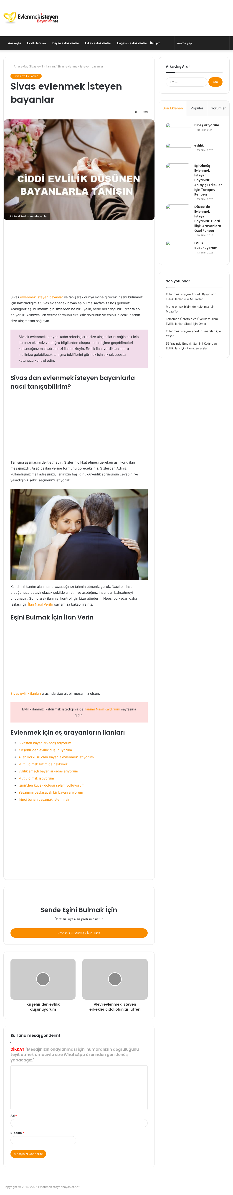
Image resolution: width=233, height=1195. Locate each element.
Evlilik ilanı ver (36, 43)
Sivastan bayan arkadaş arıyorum (44, 743)
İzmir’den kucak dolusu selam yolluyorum (51, 785)
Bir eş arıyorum (206, 125)
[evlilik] (178, 151)
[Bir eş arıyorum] (178, 131)
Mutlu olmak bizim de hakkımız (43, 764)
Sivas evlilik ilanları (42, 66)
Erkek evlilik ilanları (97, 43)
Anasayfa (14, 43)
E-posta (17, 1133)
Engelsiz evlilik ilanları (131, 43)
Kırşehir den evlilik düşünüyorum (45, 750)
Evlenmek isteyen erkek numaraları (190, 331)
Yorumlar (218, 108)
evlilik (199, 145)
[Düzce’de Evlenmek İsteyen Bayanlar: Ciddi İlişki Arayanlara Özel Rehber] (178, 213)
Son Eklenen (173, 108)
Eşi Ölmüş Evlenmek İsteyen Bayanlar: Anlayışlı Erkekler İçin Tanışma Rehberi (208, 180)
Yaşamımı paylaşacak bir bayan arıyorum (50, 792)
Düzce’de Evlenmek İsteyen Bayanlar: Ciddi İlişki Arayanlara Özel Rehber (207, 218)
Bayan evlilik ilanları (65, 43)
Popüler (197, 108)
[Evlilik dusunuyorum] (178, 249)
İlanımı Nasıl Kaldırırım (102, 709)
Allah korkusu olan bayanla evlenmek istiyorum (56, 757)
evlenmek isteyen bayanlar (41, 297)
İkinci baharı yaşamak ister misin (44, 799)
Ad (13, 1116)
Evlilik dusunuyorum (205, 245)
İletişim (155, 43)
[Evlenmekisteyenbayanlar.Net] (30, 18)
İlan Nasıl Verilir (40, 604)
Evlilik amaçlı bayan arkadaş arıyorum (48, 771)
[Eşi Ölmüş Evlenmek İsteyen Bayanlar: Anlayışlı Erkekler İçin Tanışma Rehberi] (178, 172)
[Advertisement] (79, 260)
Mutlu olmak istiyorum (36, 778)
